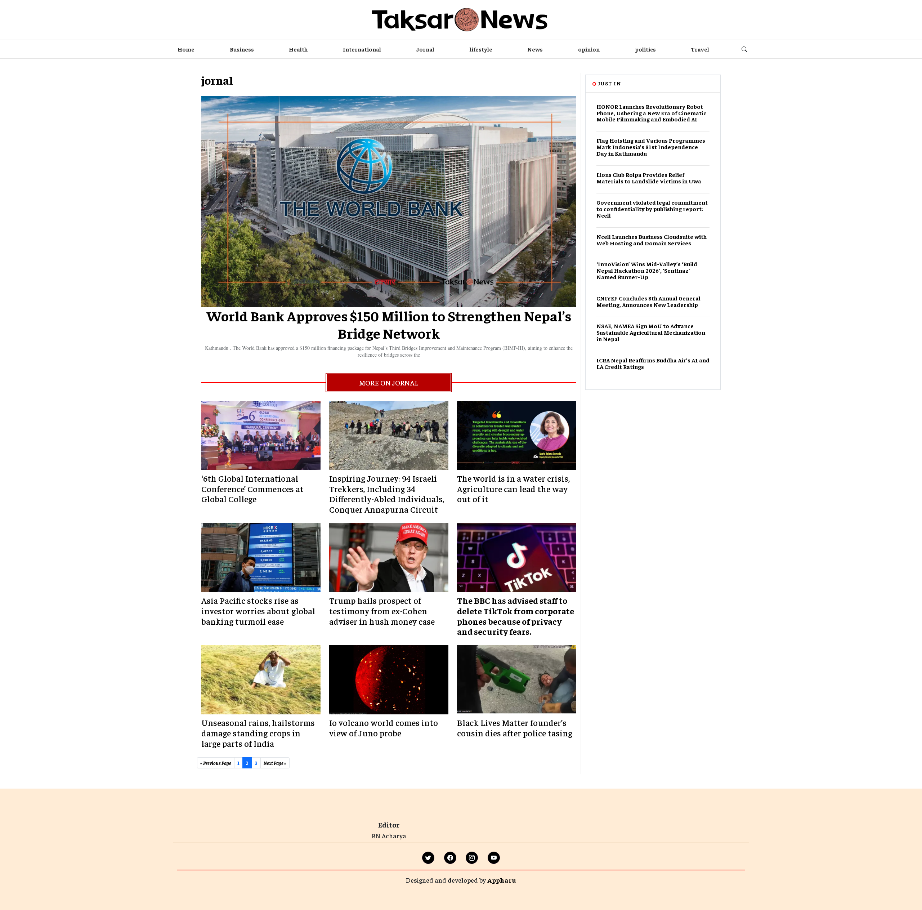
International (362, 49)
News (535, 49)
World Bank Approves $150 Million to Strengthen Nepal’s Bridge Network (389, 324)
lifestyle (481, 49)
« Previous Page (215, 762)
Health (298, 49)
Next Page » (275, 762)
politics (645, 49)
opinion (589, 49)
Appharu (501, 880)
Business (242, 49)
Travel (700, 49)
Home (186, 49)
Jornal (425, 49)
